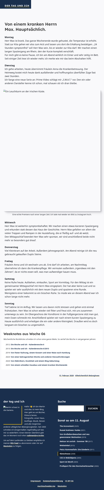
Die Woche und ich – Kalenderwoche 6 (27, 344)
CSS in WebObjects (68, 458)
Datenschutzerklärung (53, 481)
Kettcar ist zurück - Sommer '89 (74, 441)
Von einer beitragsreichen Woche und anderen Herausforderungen (40, 357)
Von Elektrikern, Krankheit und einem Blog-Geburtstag (35, 361)
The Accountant (67, 426)
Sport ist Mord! (66, 462)
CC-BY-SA (69, 481)
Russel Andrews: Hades (70, 430)
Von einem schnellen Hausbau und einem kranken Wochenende (39, 365)
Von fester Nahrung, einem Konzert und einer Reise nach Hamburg (40, 352)
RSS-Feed (14, 443)
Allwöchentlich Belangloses (87, 375)
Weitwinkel (65, 445)
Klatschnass (65, 453)
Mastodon (7, 446)
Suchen (93, 408)
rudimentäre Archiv (35, 435)
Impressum (36, 481)
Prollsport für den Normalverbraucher (77, 466)
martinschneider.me (46, 486)
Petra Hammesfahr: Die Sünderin (74, 449)
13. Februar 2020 (66, 375)
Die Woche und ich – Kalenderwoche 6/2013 (30, 348)
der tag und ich (17, 6)
